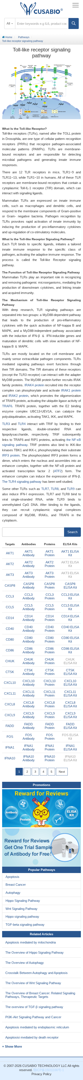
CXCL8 (10, 704)
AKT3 (10, 575)
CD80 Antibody (29, 639)
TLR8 (55, 489)
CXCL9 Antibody (29, 715)
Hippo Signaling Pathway (23, 900)
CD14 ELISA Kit (70, 618)
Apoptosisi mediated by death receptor (32, 1037)
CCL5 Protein (49, 607)
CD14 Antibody (29, 618)
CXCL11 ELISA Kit (70, 693)
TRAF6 (7, 406)
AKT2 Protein (49, 564)
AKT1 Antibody (29, 553)
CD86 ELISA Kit (70, 650)
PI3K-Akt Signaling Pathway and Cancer (33, 1017)
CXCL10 (10, 682)
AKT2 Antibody (29, 564)
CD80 (10, 639)
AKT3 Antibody (29, 574)
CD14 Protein (49, 618)
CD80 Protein (49, 639)
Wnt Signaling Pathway (21, 908)
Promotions (41, 785)
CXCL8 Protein (49, 704)
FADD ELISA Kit (70, 726)
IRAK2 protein (18, 395)
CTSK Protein (49, 672)
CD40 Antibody (29, 628)
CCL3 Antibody (29, 596)
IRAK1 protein (71, 390)
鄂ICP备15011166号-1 (48, 1070)
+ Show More (12, 1046)
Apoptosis (12, 877)
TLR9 (70, 489)
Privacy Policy (41, 1074)
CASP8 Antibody (29, 585)
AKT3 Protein (49, 574)
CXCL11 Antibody (29, 693)
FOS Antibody (29, 736)
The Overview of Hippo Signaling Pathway (34, 952)
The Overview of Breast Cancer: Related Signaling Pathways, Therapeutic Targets (40, 995)
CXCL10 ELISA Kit (70, 682)
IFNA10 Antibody (29, 758)
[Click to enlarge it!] (41, 91)
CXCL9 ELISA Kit (70, 715)
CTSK (10, 672)
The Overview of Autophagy (24, 962)
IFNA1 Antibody (29, 747)
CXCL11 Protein (49, 693)
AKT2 (10, 564)
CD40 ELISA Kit (70, 628)
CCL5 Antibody (29, 607)
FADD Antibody (29, 726)
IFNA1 (9, 747)
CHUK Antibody (29, 661)
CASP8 (10, 585)
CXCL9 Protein (49, 715)
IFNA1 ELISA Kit (70, 747)
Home (8, 37)
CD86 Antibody (29, 650)
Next (62, 771)
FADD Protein (49, 726)
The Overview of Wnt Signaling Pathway (33, 983)
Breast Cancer (16, 884)
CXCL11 (10, 693)
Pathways (23, 37)
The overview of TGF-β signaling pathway (34, 1007)
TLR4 (22, 424)
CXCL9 (10, 715)
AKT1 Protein (49, 553)
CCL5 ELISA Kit (70, 607)
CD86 (10, 650)
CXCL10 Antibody (29, 682)
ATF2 (58, 471)
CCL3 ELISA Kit (70, 596)
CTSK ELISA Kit (70, 672)
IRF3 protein (11, 455)
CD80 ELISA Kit (70, 639)
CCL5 (10, 607)
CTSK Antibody (29, 672)
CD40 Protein (49, 628)
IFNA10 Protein (49, 758)
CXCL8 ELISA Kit (70, 704)
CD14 (10, 618)
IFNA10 (9, 758)
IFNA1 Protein (49, 747)
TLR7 (45, 489)
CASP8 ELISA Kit (70, 585)
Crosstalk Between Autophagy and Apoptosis (36, 973)
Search (72, 532)
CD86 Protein (49, 650)
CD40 (10, 628)
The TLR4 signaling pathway (22, 481)
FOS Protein (49, 736)
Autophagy (13, 892)
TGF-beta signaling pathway (25, 924)
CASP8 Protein (49, 585)
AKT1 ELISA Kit (70, 553)
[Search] (74, 23)
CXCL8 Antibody (29, 704)
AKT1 (10, 553)
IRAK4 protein (34, 385)
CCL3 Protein (49, 596)
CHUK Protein (49, 661)
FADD (10, 726)
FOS (10, 736)
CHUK (9, 661)
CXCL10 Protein (50, 682)
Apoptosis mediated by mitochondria (30, 942)
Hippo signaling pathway (22, 916)
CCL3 (10, 596)
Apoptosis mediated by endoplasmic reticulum (37, 1027)
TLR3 (6, 424)
